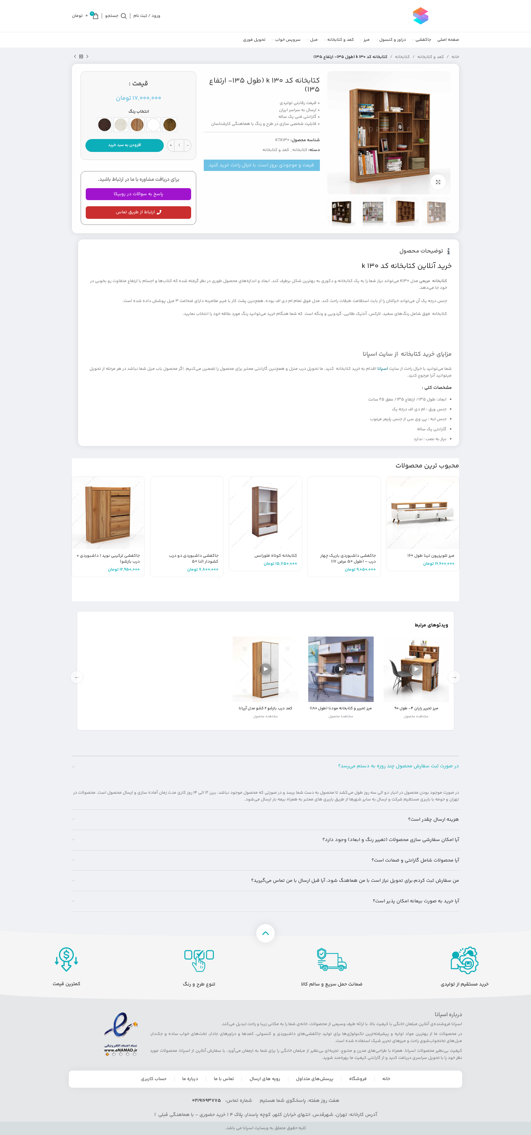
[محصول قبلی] (87, 57)
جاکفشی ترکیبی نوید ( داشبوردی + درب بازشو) (108, 558)
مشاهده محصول (416, 716)
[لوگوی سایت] (420, 16)
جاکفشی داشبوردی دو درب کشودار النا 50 (193, 558)
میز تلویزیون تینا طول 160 (430, 555)
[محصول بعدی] (75, 57)
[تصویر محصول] (423, 513)
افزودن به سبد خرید (124, 145)
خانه (455, 57)
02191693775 (206, 1101)
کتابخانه (402, 57)
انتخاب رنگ (138, 111)
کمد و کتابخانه (430, 57)
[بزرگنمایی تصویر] (438, 182)
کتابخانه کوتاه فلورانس (275, 555)
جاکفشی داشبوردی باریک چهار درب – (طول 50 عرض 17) (348, 558)
